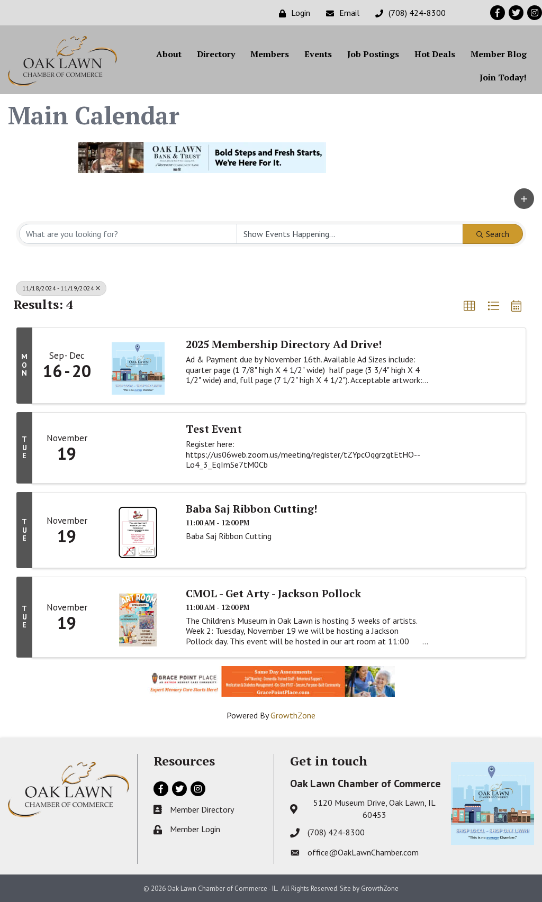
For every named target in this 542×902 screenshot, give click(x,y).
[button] (524, 198)
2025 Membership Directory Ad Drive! (284, 344)
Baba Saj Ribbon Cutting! (251, 509)
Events (318, 54)
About (169, 54)
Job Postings (373, 54)
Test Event (214, 429)
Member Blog (499, 54)
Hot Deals (434, 54)
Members (269, 54)
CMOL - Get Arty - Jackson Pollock (273, 593)
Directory (216, 54)
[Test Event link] (138, 448)
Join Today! (503, 77)
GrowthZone (292, 715)
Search (497, 234)
